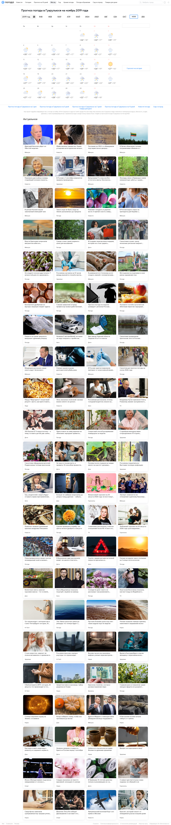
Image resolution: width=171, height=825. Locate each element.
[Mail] (3, 2)
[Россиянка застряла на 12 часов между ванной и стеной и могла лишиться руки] (70, 266)
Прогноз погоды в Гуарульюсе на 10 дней (120, 107)
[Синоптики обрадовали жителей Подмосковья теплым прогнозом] (38, 456)
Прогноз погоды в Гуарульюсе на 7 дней (87, 107)
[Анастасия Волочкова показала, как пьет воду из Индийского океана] (133, 583)
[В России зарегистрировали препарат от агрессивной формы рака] (101, 361)
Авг (105, 17)
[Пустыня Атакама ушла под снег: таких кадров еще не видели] (101, 615)
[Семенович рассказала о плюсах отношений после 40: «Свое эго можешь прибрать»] (101, 520)
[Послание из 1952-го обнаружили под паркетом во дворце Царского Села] (101, 139)
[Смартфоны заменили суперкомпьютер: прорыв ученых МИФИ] (38, 805)
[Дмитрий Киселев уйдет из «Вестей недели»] (38, 139)
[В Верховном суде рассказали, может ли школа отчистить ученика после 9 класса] (70, 551)
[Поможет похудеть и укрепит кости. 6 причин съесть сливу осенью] (101, 203)
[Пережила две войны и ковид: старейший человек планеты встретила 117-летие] (38, 171)
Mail (3, 823)
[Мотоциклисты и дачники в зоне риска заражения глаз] (133, 266)
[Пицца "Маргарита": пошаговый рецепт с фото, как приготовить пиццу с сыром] (38, 393)
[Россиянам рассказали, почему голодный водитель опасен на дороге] (101, 393)
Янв (40, 17)
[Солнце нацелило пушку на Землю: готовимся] (38, 710)
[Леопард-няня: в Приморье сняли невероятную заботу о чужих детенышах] (133, 171)
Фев (50, 17)
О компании (9, 823)
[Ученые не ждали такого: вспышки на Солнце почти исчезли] (133, 551)
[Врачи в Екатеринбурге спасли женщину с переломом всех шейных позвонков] (133, 646)
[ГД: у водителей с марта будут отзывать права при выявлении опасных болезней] (38, 488)
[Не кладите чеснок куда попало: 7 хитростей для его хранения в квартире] (38, 266)
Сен (115, 17)
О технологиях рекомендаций (128, 823)
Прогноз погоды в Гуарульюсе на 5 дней (54, 107)
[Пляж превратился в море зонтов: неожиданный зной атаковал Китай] (38, 551)
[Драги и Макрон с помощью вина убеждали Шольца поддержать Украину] (101, 710)
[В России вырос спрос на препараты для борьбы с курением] (133, 203)
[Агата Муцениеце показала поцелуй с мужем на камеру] (70, 583)
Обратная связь (143, 823)
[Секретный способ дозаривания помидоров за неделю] (101, 425)
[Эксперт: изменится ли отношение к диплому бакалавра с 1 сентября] (133, 488)
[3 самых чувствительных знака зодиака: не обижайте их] (133, 773)
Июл (97, 17)
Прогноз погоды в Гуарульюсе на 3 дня (22, 107)
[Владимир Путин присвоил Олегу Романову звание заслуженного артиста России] (133, 393)
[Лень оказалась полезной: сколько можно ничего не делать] (70, 393)
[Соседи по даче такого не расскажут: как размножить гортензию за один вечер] (101, 583)
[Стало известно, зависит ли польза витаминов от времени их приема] (38, 646)
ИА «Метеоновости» (163, 823)
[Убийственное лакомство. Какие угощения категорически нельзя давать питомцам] (70, 139)
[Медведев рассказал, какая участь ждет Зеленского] (38, 361)
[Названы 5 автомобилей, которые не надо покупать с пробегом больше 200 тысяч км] (70, 330)
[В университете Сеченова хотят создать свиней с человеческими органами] (101, 266)
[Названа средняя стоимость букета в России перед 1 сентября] (70, 741)
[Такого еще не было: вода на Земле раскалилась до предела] (70, 203)
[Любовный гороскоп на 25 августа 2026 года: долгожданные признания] (133, 520)
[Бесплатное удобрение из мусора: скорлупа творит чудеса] (38, 298)
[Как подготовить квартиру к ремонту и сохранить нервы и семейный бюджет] (38, 741)
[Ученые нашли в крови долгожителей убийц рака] (70, 361)
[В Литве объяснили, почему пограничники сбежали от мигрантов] (133, 139)
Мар (59, 17)
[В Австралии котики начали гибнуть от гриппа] (133, 710)
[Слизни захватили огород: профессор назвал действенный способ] (70, 298)
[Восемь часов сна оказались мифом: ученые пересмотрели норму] (101, 646)
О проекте (96, 823)
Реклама (16, 823)
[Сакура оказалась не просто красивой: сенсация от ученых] (70, 773)
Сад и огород (158, 107)
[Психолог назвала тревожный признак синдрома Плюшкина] (38, 520)
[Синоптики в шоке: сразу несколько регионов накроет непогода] (133, 234)
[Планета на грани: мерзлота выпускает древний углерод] (38, 330)
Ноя (134, 17)
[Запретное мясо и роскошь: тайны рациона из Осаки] (70, 678)
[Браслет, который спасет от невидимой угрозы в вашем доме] (133, 805)
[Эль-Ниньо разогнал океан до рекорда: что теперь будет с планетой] (70, 615)
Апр (68, 17)
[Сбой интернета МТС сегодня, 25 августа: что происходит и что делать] (38, 678)
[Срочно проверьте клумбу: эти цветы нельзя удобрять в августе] (70, 520)
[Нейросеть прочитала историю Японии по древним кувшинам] (101, 741)
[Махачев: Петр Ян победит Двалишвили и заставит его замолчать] (70, 805)
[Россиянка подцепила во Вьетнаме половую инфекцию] (133, 456)
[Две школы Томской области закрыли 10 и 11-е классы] (101, 330)
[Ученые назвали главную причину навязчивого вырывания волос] (133, 615)
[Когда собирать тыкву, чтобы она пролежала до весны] (70, 710)
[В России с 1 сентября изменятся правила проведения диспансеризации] (70, 171)
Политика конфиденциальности (109, 823)
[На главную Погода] (9, 2)
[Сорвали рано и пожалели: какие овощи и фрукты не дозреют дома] (133, 678)
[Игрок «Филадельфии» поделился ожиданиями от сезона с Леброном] (38, 773)
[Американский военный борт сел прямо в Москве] (101, 805)
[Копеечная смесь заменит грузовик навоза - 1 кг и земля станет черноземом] (38, 583)
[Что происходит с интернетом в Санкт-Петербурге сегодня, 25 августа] (38, 615)
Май (78, 17)
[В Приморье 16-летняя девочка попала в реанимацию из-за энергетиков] (101, 773)
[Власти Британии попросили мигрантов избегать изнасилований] (38, 234)
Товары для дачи (85, 109)
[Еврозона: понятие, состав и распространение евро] (101, 678)
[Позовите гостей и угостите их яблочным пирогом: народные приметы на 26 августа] (133, 298)
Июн (87, 17)
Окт (124, 17)
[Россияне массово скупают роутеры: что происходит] (70, 646)
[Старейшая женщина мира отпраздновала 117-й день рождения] (133, 425)
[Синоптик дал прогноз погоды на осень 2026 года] (133, 361)
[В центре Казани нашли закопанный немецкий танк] (38, 203)
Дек (143, 17)
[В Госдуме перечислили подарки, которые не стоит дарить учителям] (101, 234)
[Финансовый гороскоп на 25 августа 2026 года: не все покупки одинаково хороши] (101, 488)
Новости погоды (144, 107)
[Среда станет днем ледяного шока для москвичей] (70, 234)
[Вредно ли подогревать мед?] (133, 741)
